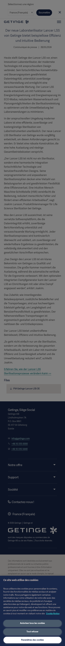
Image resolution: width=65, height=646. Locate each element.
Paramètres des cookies (32, 640)
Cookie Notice (52, 613)
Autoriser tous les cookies (32, 623)
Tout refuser (32, 631)
